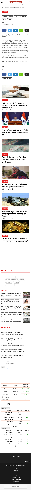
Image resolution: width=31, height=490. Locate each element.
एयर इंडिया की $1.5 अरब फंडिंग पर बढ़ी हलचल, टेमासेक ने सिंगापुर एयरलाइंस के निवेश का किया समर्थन (11, 295)
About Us (16, 468)
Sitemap (16, 483)
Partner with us (16, 472)
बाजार (18, 5)
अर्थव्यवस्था (13, 5)
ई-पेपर (8, 5)
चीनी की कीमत (22, 279)
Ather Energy (8, 412)
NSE (8, 405)
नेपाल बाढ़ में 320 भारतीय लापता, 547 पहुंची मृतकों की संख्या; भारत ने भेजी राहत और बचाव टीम (15, 132)
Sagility (9, 424)
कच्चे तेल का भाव (18, 276)
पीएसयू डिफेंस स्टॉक (9, 282)
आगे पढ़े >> (15, 426)
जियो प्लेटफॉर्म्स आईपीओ (10, 285)
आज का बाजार (10, 363)
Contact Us (16, 481)
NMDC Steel (8, 415)
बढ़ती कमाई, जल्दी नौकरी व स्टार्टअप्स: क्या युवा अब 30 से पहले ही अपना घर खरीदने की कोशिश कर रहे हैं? (14, 105)
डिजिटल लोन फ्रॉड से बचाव (10, 276)
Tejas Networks (8, 419)
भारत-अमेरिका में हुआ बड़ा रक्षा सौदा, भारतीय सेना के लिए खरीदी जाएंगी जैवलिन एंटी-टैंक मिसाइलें (14, 214)
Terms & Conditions (16, 479)
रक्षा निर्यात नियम (17, 285)
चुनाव (27, 5)
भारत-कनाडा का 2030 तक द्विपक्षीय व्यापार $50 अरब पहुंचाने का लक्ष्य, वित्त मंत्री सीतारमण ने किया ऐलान (14, 186)
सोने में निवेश (8, 279)
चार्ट (8, 362)
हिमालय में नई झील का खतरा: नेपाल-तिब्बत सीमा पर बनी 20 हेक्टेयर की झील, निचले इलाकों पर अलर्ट (14, 159)
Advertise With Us (16, 477)
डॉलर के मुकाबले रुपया (14, 279)
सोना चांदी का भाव (16, 282)
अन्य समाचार (7, 7)
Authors (16, 470)
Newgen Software (9, 417)
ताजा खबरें (3, 5)
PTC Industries (9, 421)
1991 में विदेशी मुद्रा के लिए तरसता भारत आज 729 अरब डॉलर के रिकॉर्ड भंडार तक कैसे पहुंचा (12, 356)
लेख (30, 5)
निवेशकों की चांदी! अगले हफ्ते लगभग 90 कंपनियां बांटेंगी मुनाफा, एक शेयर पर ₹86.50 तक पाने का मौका (11, 314)
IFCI (8, 443)
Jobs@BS (16, 475)
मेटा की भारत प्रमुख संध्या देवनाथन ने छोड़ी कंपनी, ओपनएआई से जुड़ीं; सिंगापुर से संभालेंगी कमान (10, 301)
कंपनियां (22, 5)
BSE (8, 403)
